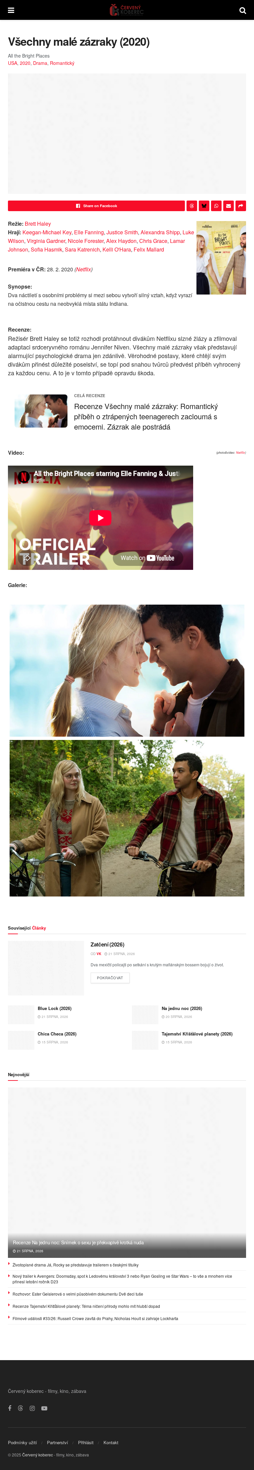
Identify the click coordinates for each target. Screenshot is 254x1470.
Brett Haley (38, 223)
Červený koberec (37, 1454)
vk (99, 953)
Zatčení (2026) (107, 944)
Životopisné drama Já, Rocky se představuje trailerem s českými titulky (76, 1264)
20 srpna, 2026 (178, 1016)
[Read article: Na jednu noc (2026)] (145, 1014)
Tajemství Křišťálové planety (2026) (197, 1034)
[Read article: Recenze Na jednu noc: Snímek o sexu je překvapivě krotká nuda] (127, 1172)
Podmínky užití (22, 1442)
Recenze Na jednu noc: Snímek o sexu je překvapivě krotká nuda (78, 1242)
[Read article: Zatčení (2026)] (46, 968)
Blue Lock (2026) (54, 1008)
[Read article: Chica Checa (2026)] (21, 1040)
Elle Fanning (89, 232)
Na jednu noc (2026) (182, 1008)
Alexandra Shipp (160, 232)
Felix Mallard (149, 249)
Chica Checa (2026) (57, 1034)
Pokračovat (113, 976)
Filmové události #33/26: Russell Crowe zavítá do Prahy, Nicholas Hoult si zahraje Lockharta (95, 1318)
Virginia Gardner (46, 241)
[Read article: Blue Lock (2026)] (21, 1014)
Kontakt (111, 1442)
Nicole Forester (86, 241)
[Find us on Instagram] (32, 1408)
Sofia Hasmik (46, 249)
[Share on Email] (228, 206)
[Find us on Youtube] (44, 1408)
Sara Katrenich (82, 249)
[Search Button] (242, 10)
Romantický (62, 63)
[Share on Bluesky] (204, 206)
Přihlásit (86, 1442)
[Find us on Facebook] (9, 1408)
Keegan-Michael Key (46, 232)
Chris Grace (153, 241)
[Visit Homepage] (127, 10)
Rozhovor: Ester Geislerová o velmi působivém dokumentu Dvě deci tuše (78, 1294)
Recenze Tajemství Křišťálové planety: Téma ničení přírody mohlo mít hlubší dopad (86, 1306)
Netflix (83, 269)
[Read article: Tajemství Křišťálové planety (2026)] (145, 1040)
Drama (40, 63)
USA (12, 63)
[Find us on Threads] (20, 1408)
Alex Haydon (121, 241)
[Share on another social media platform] (240, 206)
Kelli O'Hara (117, 249)
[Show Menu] (11, 10)
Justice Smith (122, 232)
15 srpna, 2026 (54, 1042)
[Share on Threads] (192, 206)
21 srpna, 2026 (121, 953)
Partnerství (57, 1442)
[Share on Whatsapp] (216, 206)
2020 (25, 63)
